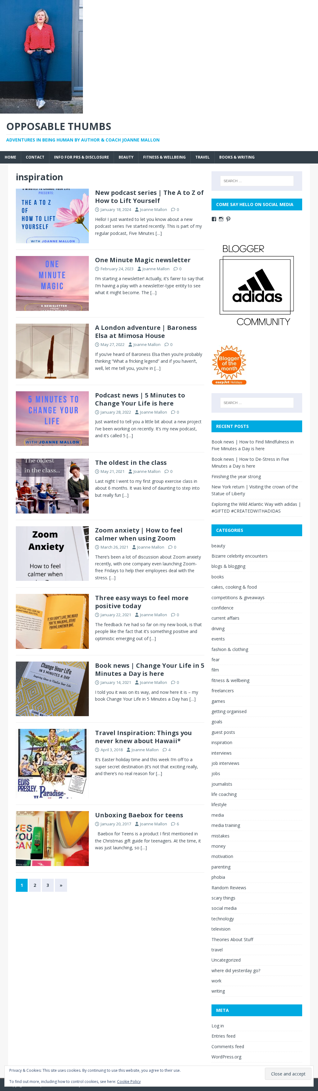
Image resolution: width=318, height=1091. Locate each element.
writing (218, 991)
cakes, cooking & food (234, 587)
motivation (222, 856)
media (217, 815)
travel (202, 157)
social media (224, 908)
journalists (221, 784)
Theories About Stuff (232, 939)
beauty (126, 157)
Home (10, 157)
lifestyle (219, 804)
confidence (222, 608)
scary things (223, 898)
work (216, 981)
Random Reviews (228, 888)
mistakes (220, 836)
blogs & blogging (228, 566)
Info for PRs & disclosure (81, 157)
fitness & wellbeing (164, 157)
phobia (218, 877)
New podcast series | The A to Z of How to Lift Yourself (149, 196)
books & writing (237, 157)
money (218, 846)
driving (218, 628)
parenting (220, 867)
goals (216, 722)
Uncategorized (226, 960)
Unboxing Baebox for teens (139, 815)
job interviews (225, 763)
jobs (215, 773)
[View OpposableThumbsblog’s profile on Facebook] (213, 219)
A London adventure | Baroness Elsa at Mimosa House (146, 331)
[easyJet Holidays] (229, 381)
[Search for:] (257, 181)
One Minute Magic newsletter (143, 260)
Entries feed (223, 1036)
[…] (159, 233)
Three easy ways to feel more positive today (142, 602)
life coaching (224, 794)
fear (215, 659)
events (218, 639)
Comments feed (227, 1046)
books (217, 577)
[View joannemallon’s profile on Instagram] (221, 219)
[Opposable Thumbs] (41, 110)
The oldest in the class (131, 462)
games (218, 701)
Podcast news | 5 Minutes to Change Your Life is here (140, 399)
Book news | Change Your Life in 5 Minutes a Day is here (149, 669)
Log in (217, 1026)
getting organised (229, 711)
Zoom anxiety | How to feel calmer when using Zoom (139, 534)
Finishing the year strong (236, 476)
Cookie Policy (129, 1081)
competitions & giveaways (238, 597)
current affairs (225, 618)
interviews (221, 753)
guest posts (223, 732)
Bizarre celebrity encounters (239, 556)
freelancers (222, 691)
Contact (35, 157)
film (215, 670)
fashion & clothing (229, 649)
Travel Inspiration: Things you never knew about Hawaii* (143, 737)
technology (222, 919)
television (220, 929)
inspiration (221, 742)
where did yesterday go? (235, 970)
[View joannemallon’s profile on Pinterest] (228, 219)
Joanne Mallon (153, 209)
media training (225, 825)
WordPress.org (226, 1057)
